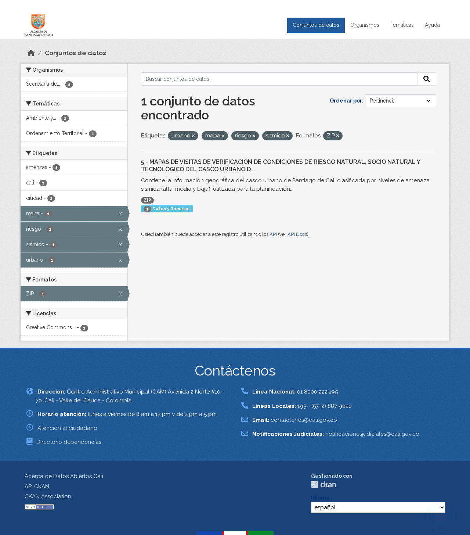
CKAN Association (48, 496)
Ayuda (432, 25)
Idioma (320, 498)
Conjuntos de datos (316, 25)
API (273, 234)
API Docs (297, 234)
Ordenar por (346, 101)
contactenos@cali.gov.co (304, 420)
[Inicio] (31, 53)
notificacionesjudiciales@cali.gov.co (372, 434)
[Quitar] (193, 136)
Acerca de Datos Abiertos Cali (64, 476)
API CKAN (37, 486)
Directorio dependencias (68, 442)
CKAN (323, 484)
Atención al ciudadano (67, 428)
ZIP (147, 200)
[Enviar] (426, 79)
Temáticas (402, 25)
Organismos (364, 25)
